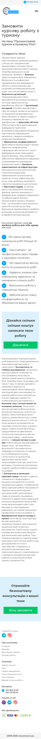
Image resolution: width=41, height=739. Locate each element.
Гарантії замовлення (11, 671)
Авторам (5, 649)
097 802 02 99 (32, 2)
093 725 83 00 (12, 692)
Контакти (6, 646)
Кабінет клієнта (8, 665)
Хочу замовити (20, 610)
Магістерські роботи (11, 652)
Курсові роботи (8, 655)
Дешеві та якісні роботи (12, 680)
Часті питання (8, 677)
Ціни (4, 668)
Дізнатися (20, 345)
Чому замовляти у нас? (12, 674)
